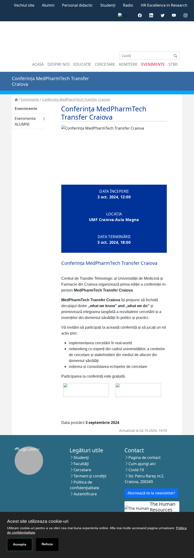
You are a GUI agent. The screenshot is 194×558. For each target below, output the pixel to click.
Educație (82, 64)
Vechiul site (24, 5)
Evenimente (153, 64)
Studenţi (81, 457)
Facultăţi (81, 463)
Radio (128, 5)
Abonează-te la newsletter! (151, 493)
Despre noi (59, 64)
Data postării (72, 422)
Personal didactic (77, 5)
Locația (114, 214)
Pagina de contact (144, 457)
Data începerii (114, 191)
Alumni (48, 5)
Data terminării (114, 236)
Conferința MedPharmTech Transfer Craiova (76, 99)
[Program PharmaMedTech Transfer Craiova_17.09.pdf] (138, 390)
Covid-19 (136, 469)
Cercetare (105, 64)
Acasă (38, 64)
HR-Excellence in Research (164, 5)
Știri (172, 64)
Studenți (107, 5)
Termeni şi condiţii (90, 476)
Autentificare (85, 494)
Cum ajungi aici (142, 463)
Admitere (128, 64)
